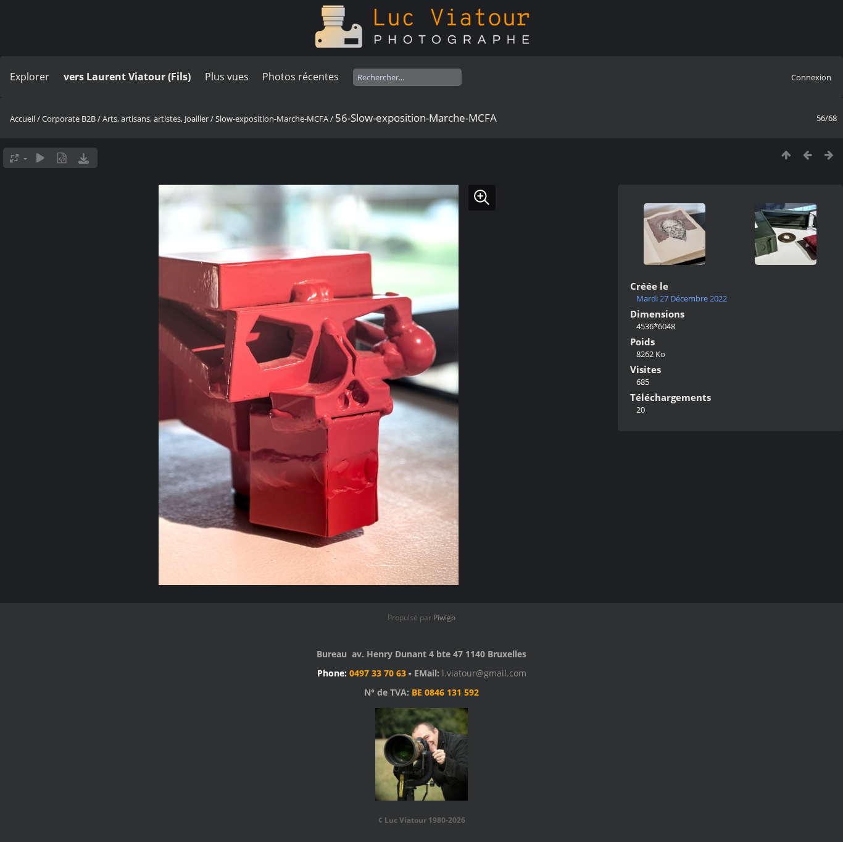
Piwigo (444, 617)
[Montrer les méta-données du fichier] (62, 158)
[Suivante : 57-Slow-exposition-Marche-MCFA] (829, 155)
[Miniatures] (786, 155)
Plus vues (227, 76)
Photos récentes (300, 76)
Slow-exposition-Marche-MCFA (271, 118)
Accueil (22, 118)
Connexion (811, 77)
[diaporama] (40, 158)
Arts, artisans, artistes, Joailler (155, 118)
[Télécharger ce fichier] (83, 158)
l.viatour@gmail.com (484, 673)
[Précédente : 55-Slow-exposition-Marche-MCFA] (807, 155)
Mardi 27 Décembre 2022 (681, 298)
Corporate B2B (69, 118)
